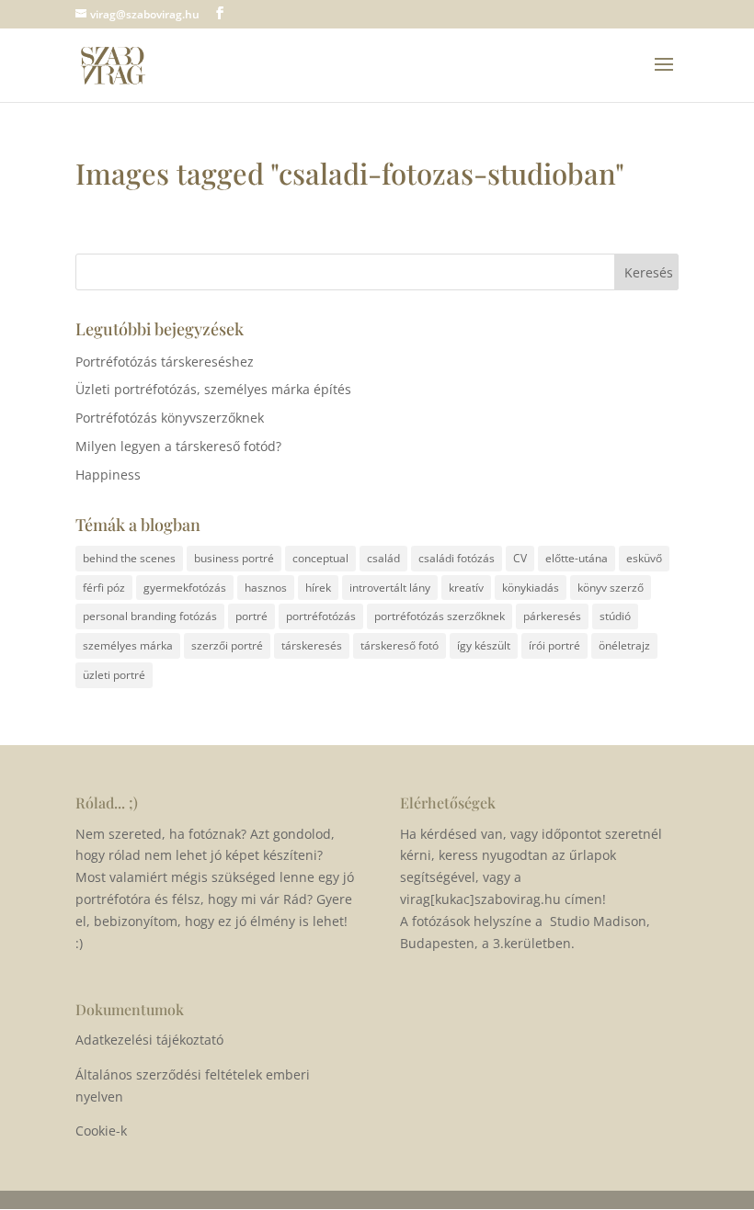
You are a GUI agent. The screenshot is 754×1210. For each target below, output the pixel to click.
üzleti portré (114, 675)
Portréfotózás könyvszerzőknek (169, 417)
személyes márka (128, 645)
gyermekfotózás (184, 587)
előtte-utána (576, 558)
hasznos (266, 587)
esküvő (644, 558)
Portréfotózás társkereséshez (164, 361)
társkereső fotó (399, 645)
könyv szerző (610, 587)
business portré (234, 558)
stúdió (615, 616)
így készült (483, 645)
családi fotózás (456, 558)
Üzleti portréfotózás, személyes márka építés (213, 389)
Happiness (108, 474)
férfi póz (104, 587)
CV (520, 558)
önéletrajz (624, 645)
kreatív (466, 587)
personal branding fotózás (150, 616)
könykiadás (530, 587)
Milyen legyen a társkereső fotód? (178, 446)
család (383, 558)
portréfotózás (321, 616)
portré (251, 616)
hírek (318, 587)
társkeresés (311, 645)
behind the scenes (129, 558)
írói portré (554, 645)
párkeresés (552, 616)
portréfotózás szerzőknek (439, 616)
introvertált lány (389, 587)
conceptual (320, 558)
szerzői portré (227, 645)
